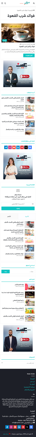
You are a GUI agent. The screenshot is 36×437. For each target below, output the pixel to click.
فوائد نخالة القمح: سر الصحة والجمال (15, 129)
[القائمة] (2, 4)
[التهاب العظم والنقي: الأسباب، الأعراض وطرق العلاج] (30, 100)
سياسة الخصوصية (29, 387)
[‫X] (26, 147)
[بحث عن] (34, 4)
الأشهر (9, 216)
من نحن (32, 381)
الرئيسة (32, 378)
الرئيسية (30, 10)
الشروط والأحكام (30, 389)
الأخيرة (27, 216)
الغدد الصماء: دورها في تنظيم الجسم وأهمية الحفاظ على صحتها (13, 122)
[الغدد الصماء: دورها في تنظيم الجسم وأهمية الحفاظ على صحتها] (30, 124)
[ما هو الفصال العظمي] (30, 302)
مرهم (32, 44)
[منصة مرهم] (25, 3)
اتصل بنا (32, 384)
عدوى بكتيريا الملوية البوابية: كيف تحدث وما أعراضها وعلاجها (13, 293)
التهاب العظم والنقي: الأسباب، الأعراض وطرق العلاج (12, 99)
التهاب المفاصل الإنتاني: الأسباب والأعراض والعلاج (13, 317)
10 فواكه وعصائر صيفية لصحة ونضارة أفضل (13, 308)
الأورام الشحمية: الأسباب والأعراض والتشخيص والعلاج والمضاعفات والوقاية (12, 114)
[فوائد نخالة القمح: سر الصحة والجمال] (30, 131)
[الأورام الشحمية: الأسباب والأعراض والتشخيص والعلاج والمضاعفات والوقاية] (30, 116)
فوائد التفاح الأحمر (19, 284)
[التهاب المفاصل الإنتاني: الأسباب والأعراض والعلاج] (30, 318)
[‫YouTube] (14, 147)
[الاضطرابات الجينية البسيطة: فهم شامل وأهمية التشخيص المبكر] (30, 108)
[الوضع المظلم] (5, 4)
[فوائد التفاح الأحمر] (30, 287)
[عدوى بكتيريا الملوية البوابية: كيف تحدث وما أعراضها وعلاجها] (30, 294)
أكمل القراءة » (28, 55)
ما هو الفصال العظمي (18, 300)
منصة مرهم (6, 434)
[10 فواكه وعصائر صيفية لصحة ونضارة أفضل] (30, 310)
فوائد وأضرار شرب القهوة (27, 46)
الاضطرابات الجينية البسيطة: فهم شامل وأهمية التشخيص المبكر (14, 107)
